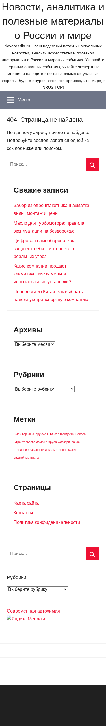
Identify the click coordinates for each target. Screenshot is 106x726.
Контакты (23, 512)
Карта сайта (26, 503)
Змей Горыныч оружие (30, 434)
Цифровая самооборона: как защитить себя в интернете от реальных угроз (45, 248)
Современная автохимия (33, 611)
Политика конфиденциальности (47, 522)
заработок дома (41, 449)
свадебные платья (27, 457)
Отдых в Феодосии (60, 434)
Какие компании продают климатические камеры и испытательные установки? (42, 274)
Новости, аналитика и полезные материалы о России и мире (53, 21)
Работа (80, 434)
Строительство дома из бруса (35, 442)
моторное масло (65, 449)
